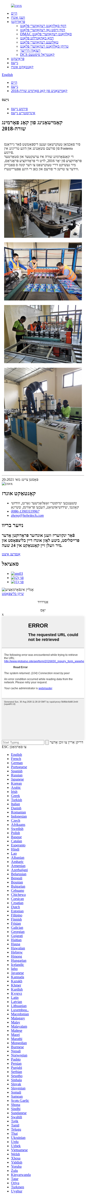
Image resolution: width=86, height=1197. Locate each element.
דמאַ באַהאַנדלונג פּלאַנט (37, 38)
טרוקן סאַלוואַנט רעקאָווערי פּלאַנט (44, 46)
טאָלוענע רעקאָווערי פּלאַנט (39, 42)
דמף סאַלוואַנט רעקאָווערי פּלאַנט (43, 26)
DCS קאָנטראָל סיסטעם (37, 55)
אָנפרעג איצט (11, 554)
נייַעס (14, 63)
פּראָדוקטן (18, 22)
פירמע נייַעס (19, 109)
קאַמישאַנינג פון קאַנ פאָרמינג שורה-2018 (39, 91)
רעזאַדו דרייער (30, 50)
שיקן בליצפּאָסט (13, 594)
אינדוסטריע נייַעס (23, 113)
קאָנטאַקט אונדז (22, 67)
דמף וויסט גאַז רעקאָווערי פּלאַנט (42, 30)
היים (14, 13)
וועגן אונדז (18, 17)
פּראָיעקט (17, 59)
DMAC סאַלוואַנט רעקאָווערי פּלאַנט (46, 34)
